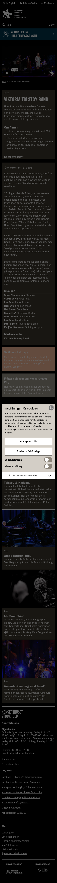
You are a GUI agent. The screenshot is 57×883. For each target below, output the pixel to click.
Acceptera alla (28, 441)
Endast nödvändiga (28, 451)
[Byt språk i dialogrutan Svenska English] (50, 408)
